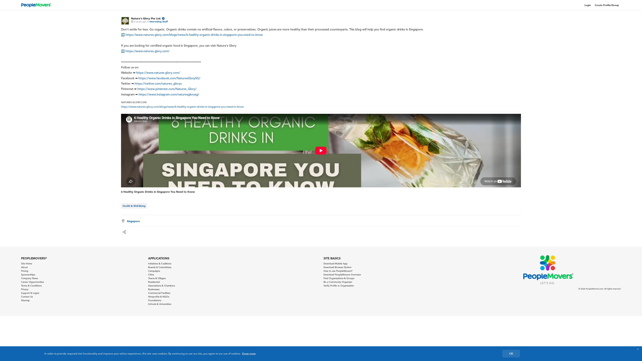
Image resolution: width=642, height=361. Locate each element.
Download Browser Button (337, 267)
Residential (154, 281)
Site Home (26, 263)
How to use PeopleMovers (338, 270)
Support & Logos (30, 292)
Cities (151, 274)
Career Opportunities (32, 281)
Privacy (24, 289)
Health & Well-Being (134, 205)
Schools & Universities (159, 304)
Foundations (154, 300)
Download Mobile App (336, 263)
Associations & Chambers (161, 285)
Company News (29, 278)
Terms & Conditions (31, 285)
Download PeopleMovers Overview (342, 274)
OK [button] (511, 353)
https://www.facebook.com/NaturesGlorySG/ (169, 78)
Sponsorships (28, 274)
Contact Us (27, 296)
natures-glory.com (133, 102)
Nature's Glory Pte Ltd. (146, 18)
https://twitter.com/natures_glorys (158, 83)
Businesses (153, 289)
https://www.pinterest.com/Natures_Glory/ (166, 89)
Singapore (133, 221)
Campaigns (154, 270)
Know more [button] (249, 353)
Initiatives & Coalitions (159, 263)
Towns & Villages (157, 278)
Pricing (24, 270)
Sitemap (25, 300)
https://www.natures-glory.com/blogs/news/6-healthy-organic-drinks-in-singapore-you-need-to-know (194, 35)
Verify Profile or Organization (339, 285)
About (24, 267)
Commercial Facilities (159, 292)
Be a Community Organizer (338, 281)
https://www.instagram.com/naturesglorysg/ (169, 94)
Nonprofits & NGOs (158, 296)
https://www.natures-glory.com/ (147, 51)
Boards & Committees (159, 267)
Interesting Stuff (158, 21)
